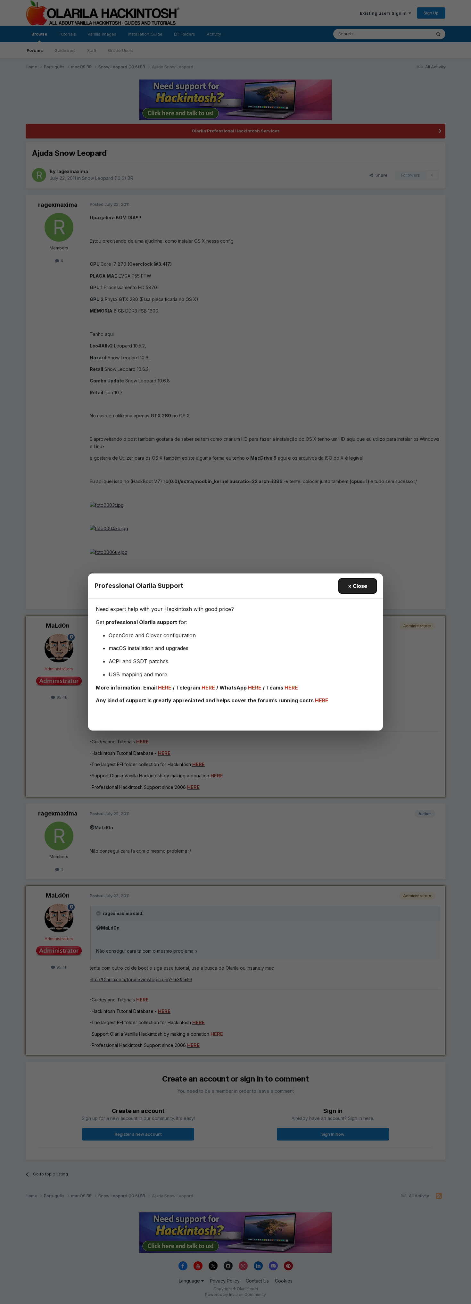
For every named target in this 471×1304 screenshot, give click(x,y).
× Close (357, 586)
